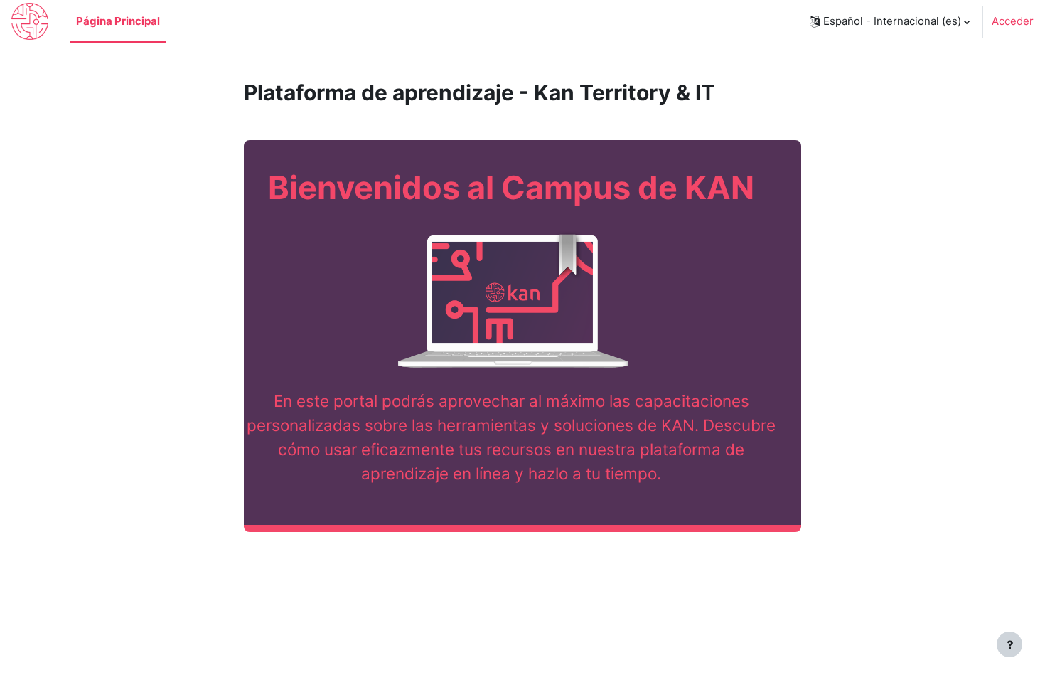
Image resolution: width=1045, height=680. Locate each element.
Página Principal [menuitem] (118, 21)
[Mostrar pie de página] (1009, 644)
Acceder (1013, 21)
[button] (890, 21)
